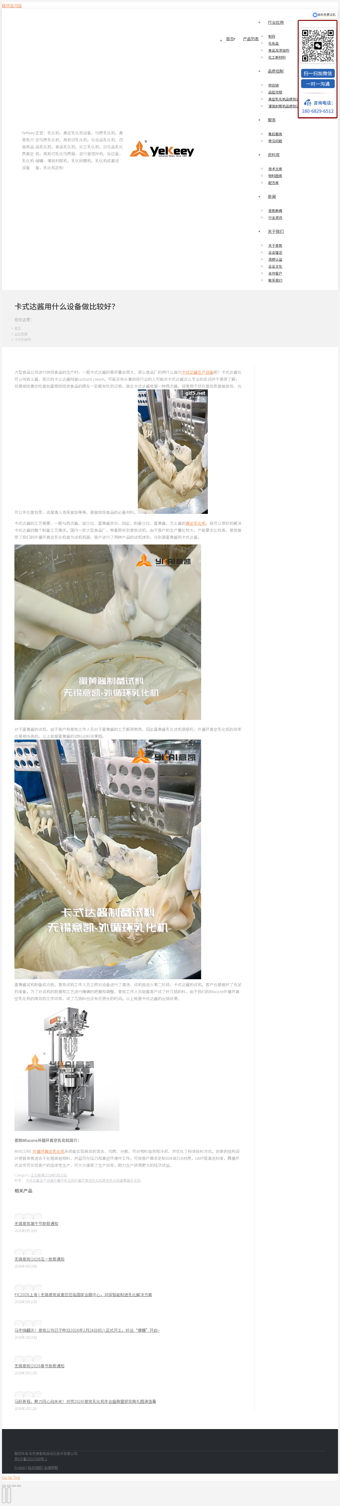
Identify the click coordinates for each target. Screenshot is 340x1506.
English (19, 1467)
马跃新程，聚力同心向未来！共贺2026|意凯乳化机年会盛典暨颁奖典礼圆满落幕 (85, 1401)
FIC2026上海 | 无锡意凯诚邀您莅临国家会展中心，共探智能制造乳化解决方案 (83, 1294)
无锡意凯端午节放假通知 (36, 1223)
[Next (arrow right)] (9, 1495)
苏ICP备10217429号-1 (30, 1458)
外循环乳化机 (64, 1180)
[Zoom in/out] (19, 1486)
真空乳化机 (196, 523)
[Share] (9, 1486)
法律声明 (51, 1467)
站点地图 (35, 1467)
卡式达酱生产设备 (198, 372)
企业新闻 (38, 1175)
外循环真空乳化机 (48, 1151)
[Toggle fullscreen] (14, 1486)
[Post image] (28, 1216)
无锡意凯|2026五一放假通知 (39, 1259)
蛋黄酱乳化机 (130, 1180)
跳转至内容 (12, 5)
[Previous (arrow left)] (4, 1495)
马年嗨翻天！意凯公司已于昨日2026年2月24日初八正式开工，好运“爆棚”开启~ (87, 1330)
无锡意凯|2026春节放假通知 (39, 1366)
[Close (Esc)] (4, 1486)
